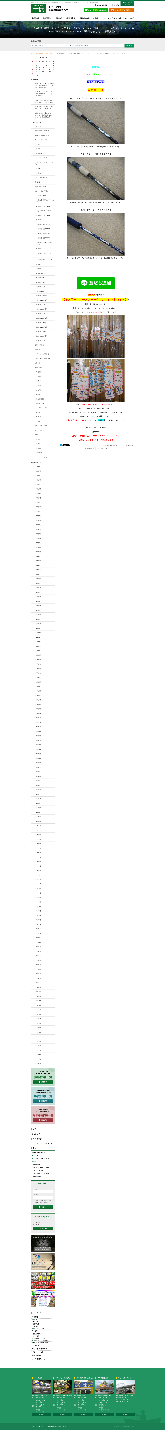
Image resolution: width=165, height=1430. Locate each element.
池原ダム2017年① (41, 340)
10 (36, 67)
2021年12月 (38, 718)
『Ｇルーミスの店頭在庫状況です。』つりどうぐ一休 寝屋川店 (45, 101)
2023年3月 (38, 650)
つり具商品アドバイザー (40, 1338)
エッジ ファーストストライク (41, 1167)
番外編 (38, 412)
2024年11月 (38, 561)
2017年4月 (38, 969)
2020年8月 (38, 789)
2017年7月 (38, 956)
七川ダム (38, 268)
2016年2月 (38, 1032)
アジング (38, 417)
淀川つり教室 (38, 430)
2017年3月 (38, 974)
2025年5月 (38, 534)
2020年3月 (38, 812)
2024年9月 (38, 569)
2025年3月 (38, 543)
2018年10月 (38, 888)
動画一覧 (37, 363)
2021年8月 (38, 736)
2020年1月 (38, 821)
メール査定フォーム (39, 1359)
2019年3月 (38, 866)
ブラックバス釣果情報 (42, 354)
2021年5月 (38, 749)
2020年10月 (38, 780)
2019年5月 (38, 857)
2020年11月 (38, 776)
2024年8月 (38, 574)
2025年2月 (38, 547)
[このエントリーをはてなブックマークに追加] (61, 445)
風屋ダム (38, 249)
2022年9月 (38, 677)
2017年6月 (38, 960)
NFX (34, 1161)
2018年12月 (38, 879)
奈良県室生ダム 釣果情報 (42, 130)
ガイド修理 (36, 1336)
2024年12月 (38, 556)
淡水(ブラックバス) (39, 1152)
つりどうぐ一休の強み (39, 1349)
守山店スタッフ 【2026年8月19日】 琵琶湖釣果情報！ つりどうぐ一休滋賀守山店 (44, 85)
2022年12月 (38, 664)
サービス (35, 1331)
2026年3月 (38, 489)
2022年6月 (38, 691)
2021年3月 (38, 758)
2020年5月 (38, 803)
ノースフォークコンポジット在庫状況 (44, 163)
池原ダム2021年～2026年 (43, 215)
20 (46, 69)
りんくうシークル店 (41, 157)
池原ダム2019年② (41, 318)
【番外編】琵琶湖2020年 (43, 224)
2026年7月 (38, 471)
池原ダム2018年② (41, 327)
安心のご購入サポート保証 (40, 1342)
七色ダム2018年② (41, 295)
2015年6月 (38, 1059)
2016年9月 (38, 1000)
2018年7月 (38, 902)
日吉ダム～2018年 (41, 282)
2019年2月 (38, 870)
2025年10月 (38, 511)
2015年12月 (38, 1041)
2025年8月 (38, 520)
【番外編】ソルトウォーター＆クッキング (45, 243)
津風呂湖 (38, 220)
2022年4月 (38, 700)
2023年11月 (38, 614)
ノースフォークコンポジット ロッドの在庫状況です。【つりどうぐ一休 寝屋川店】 (44, 93)
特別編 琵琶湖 (40, 399)
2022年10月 (38, 673)
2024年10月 (38, 565)
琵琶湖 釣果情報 (39, 345)
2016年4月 (38, 1023)
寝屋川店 (38, 148)
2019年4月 (38, 861)
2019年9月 (38, 839)
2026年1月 (38, 498)
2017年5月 (38, 965)
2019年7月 (38, 848)
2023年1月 (38, 659)
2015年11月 (38, 1045)
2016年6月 (38, 1014)
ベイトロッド (36, 1156)
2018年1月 (38, 929)
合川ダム (38, 264)
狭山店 (38, 144)
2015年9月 (38, 1054)
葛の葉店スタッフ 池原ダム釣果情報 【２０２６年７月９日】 (44, 107)
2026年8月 (38, 466)
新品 (34, 1129)
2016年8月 (38, 1005)
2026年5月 (38, 480)
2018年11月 (38, 884)
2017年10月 (38, 942)
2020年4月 (38, 807)
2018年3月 (38, 920)
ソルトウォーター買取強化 (40, 1340)
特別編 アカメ (40, 403)
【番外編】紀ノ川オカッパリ (44, 259)
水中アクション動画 (41, 408)
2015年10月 (38, 1050)
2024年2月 (38, 601)
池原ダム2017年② (41, 336)
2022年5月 (38, 695)
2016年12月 (38, 987)
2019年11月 (38, 830)
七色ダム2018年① (41, 300)
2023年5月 (38, 641)
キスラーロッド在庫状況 (41, 139)
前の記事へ (90, 449)
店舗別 (36, 435)
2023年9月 (38, 623)
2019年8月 (38, 843)
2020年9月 (38, 785)
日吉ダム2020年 (41, 273)
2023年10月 (38, 619)
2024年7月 (38, 578)
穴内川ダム (39, 390)
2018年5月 (38, 911)
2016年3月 (38, 1027)
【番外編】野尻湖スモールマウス (45, 254)
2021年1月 (38, 767)
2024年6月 (38, 583)
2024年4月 (38, 592)
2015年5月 (38, 1063)
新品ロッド (36, 1134)
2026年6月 (38, 475)
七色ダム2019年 (40, 291)
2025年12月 (38, 502)
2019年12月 (38, 825)
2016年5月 (38, 1018)
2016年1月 (38, 1036)
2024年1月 (38, 605)
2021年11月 (38, 722)
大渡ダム (38, 385)
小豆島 (38, 394)
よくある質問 (36, 1345)
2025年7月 (38, 525)
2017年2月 (38, 978)
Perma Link (130, 445)
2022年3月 (38, 704)
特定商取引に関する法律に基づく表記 (57, 1426)
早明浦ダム (39, 372)
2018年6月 (38, 906)
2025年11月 (38, 507)
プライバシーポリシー (39, 1352)
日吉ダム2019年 (40, 277)
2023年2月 (38, 655)
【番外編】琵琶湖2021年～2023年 (45, 201)
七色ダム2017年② (41, 304)
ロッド (35, 1148)
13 (46, 67)
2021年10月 (38, 727)
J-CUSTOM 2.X (37, 1164)
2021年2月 (38, 763)
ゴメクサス (38, 126)
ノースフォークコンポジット (42, 1143)
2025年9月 (38, 516)
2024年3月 (38, 596)
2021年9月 (38, 731)
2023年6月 (38, 637)
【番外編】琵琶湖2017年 (43, 238)
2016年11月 (38, 991)
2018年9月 (38, 893)
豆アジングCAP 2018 (41, 426)
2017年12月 (38, 933)
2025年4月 (38, 538)
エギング (38, 421)
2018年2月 (38, 924)
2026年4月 (38, 484)
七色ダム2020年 (41, 286)
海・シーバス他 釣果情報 (43, 358)
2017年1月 (38, 983)
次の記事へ (101, 449)
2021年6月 (38, 745)
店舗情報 (35, 1317)
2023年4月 (38, 646)
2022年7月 (38, 686)
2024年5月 (38, 587)
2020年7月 (38, 794)
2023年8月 (38, 628)
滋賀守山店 (39, 153)
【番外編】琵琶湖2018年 (43, 233)
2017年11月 (38, 938)
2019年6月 (38, 852)
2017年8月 (38, 951)
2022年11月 (38, 668)
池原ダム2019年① (41, 322)
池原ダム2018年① (41, 331)
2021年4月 (38, 754)
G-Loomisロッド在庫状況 (42, 135)
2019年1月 (38, 875)
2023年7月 (38, 632)
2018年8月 (38, 897)
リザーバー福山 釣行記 (41, 191)
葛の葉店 (37, 182)
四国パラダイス (39, 367)
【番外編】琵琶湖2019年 (43, 229)
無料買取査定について (39, 1334)
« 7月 (36, 75)
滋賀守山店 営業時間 (40, 186)
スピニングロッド (38, 1170)
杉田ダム (38, 381)
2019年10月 (38, 834)
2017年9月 (38, 947)
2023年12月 (38, 610)
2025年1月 (38, 552)
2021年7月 (38, 740)
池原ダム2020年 (41, 313)
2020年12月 (38, 772)
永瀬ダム (38, 376)
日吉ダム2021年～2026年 (43, 206)
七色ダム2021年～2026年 (43, 211)
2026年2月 (38, 493)
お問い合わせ (36, 1355)
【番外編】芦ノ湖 (41, 195)
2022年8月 (38, 682)
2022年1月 (38, 713)
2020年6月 (38, 798)
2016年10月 (38, 996)
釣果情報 (37, 349)
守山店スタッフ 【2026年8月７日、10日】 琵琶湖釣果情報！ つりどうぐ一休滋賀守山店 (44, 115)
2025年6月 (38, 529)
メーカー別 (37, 1139)
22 (53, 69)
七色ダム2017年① (41, 309)
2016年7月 (38, 1009)
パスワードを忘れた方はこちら (42, 1200)
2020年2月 (38, 816)
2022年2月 (38, 709)
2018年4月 (38, 915)
